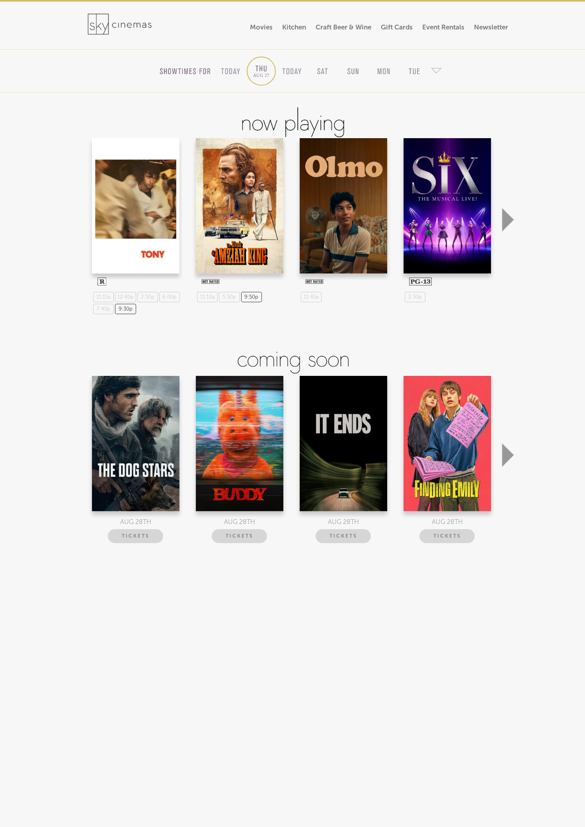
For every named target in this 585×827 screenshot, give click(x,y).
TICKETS (136, 536)
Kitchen (294, 27)
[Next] (508, 180)
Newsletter (491, 27)
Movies (261, 27)
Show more (135, 199)
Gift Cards (397, 27)
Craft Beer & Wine (343, 27)
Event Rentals (443, 27)
